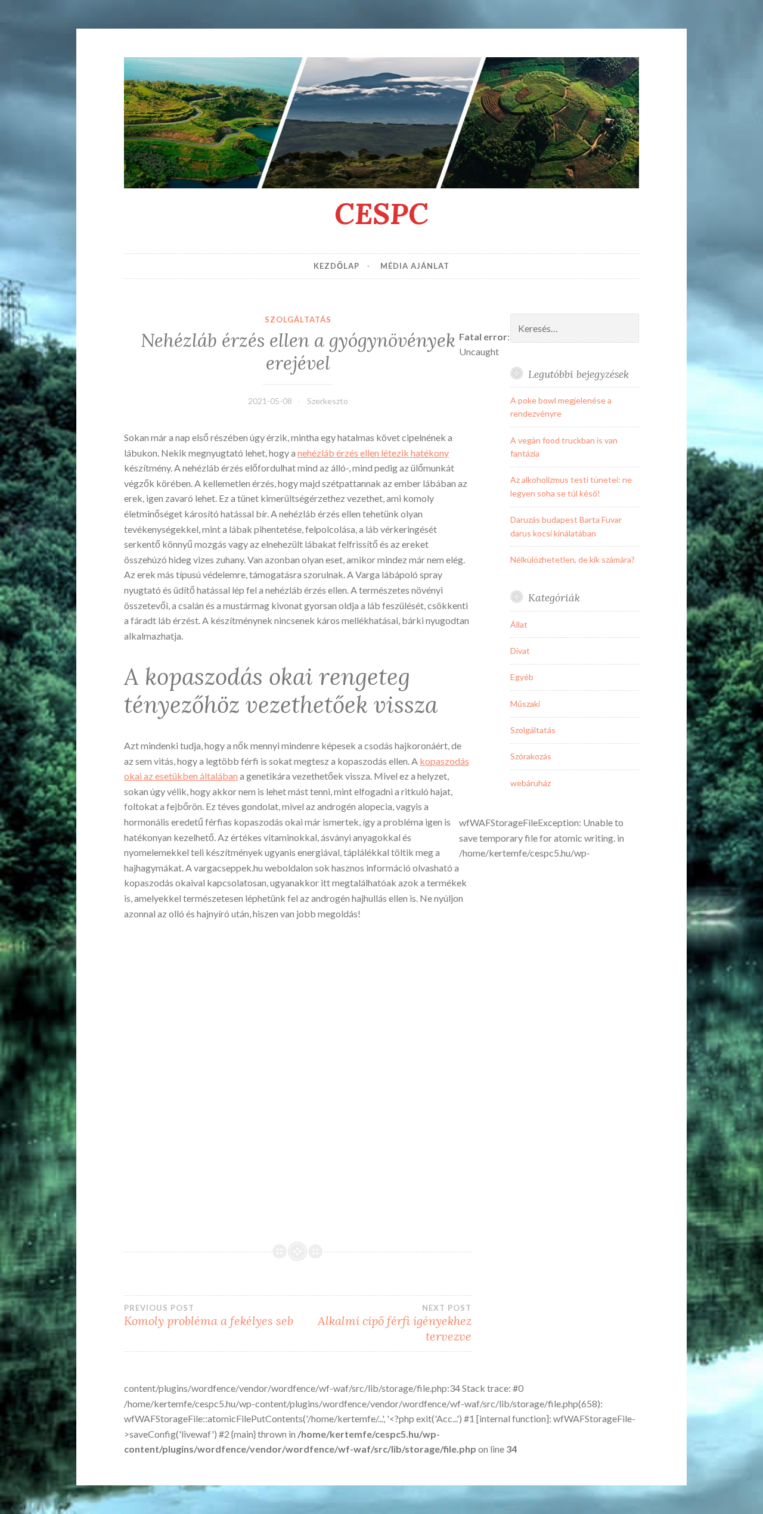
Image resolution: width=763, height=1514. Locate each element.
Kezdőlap (336, 266)
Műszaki (525, 704)
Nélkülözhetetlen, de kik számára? (572, 559)
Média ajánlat (414, 266)
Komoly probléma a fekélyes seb (208, 1315)
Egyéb (522, 677)
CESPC (381, 213)
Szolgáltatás (298, 319)
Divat (520, 651)
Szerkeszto (327, 401)
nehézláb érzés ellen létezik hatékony (373, 452)
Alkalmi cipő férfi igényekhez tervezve (395, 1323)
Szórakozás (530, 756)
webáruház (530, 783)
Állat (519, 624)
